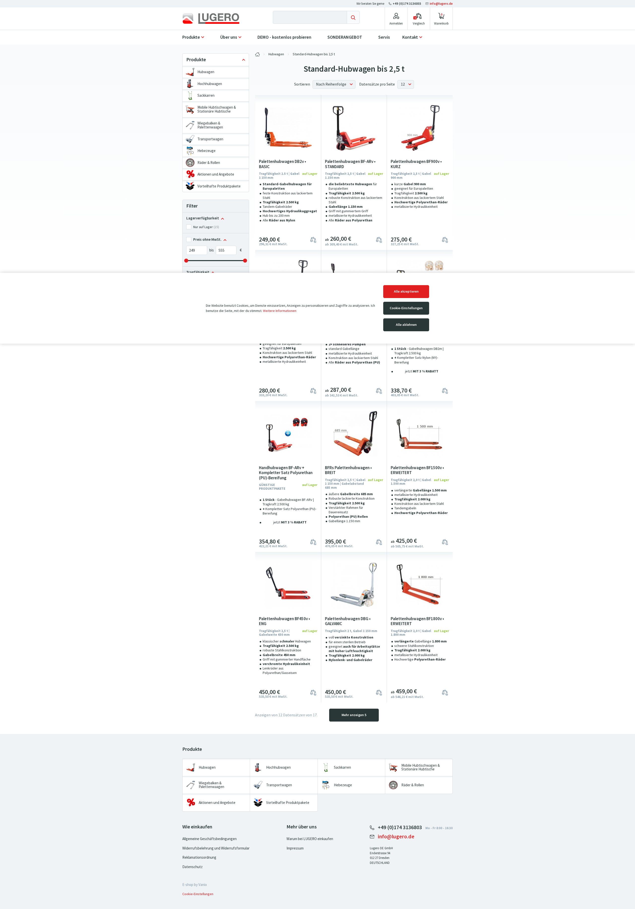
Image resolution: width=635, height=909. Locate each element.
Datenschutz (192, 866)
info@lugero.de (441, 3)
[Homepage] (215, 18)
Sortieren (302, 84)
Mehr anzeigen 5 (354, 715)
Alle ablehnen (406, 324)
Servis (384, 37)
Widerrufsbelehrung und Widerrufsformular (216, 848)
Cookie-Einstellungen (406, 308)
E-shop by (194, 884)
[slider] (186, 261)
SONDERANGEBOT (344, 37)
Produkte (191, 37)
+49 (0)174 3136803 (407, 3)
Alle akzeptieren (406, 291)
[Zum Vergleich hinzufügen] (313, 239)
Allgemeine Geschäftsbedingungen (209, 838)
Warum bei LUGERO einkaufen (309, 838)
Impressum (295, 848)
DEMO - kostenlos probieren (284, 37)
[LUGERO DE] (257, 54)
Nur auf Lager (203, 227)
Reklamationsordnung (199, 857)
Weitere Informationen (279, 310)
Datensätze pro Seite (377, 84)
